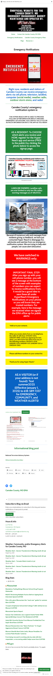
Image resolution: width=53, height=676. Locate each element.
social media (24, 97)
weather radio (39, 97)
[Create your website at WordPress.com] (26, 1)
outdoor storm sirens (21, 100)
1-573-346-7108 (10, 529)
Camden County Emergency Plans (35, 37)
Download (26, 412)
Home (13, 34)
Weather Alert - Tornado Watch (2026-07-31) (20, 561)
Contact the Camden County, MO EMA (29, 34)
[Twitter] (11, 486)
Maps (22, 41)
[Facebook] (7, 486)
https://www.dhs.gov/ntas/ (14, 460)
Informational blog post (26, 448)
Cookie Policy (36, 672)
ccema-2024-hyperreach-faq (13, 412)
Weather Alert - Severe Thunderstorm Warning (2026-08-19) (26, 551)
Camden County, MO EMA (17, 490)
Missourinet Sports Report (14, 611)
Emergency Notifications (15, 37)
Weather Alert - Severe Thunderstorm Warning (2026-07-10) (26, 566)
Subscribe (9, 514)
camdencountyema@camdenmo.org (17, 531)
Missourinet (12, 585)
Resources (29, 41)
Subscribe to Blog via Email (17, 504)
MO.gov (10, 644)
